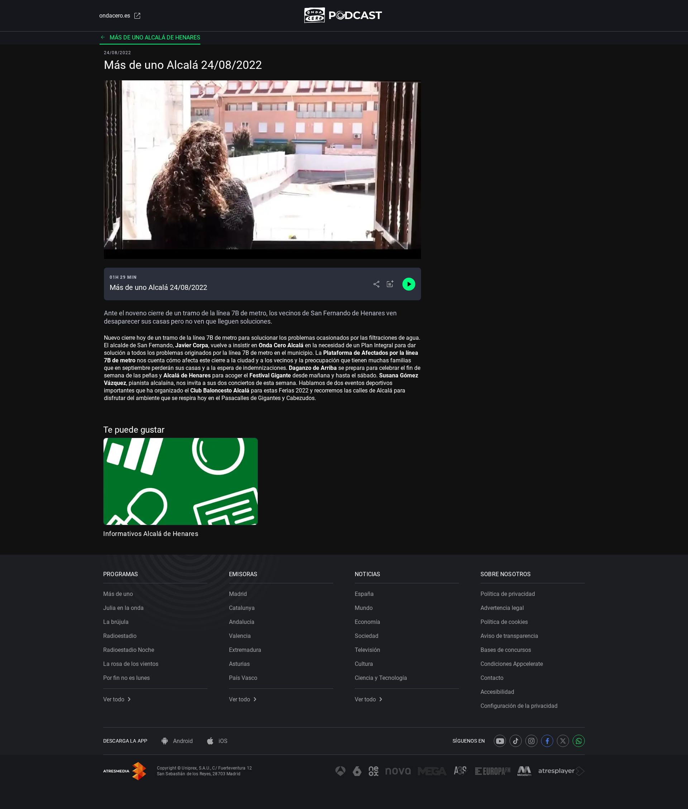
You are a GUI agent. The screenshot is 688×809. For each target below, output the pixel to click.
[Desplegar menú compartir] (376, 284)
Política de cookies (504, 621)
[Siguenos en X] (563, 741)
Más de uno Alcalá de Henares (155, 37)
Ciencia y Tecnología (381, 677)
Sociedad (366, 635)
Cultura (364, 663)
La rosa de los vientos (130, 663)
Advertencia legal (502, 608)
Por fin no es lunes (126, 677)
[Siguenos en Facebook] (547, 741)
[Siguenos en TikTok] (516, 741)
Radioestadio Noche (128, 649)
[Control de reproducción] (408, 284)
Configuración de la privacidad (519, 705)
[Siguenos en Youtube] (500, 741)
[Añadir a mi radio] (390, 284)
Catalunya (242, 608)
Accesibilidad (497, 691)
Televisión (367, 649)
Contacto (492, 677)
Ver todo (113, 699)
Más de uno (118, 594)
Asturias (239, 663)
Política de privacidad (508, 594)
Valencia (240, 635)
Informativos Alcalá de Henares (150, 533)
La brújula (116, 621)
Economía (367, 621)
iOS (222, 741)
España (364, 594)
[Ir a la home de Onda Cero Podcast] (344, 15)
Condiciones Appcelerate (512, 663)
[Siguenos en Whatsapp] (579, 741)
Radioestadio (120, 635)
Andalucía (241, 621)
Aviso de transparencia (509, 635)
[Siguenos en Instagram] (531, 741)
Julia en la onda (123, 608)
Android (182, 741)
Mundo (364, 608)
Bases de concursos (506, 649)
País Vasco (243, 677)
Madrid (238, 594)
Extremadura (245, 649)
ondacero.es (114, 15)
